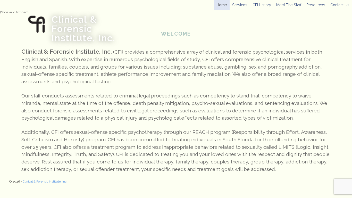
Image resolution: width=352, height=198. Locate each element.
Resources (315, 5)
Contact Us (339, 5)
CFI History (262, 5)
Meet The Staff (288, 5)
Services (239, 5)
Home (221, 5)
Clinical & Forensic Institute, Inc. (83, 28)
